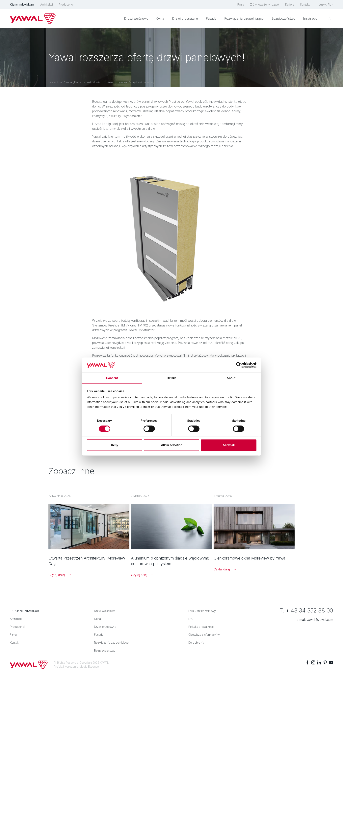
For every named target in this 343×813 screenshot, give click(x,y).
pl (329, 4)
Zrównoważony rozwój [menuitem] (264, 4)
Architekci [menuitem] (46, 4)
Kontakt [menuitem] (305, 4)
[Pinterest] (325, 662)
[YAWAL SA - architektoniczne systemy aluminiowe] (33, 18)
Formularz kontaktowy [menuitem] (202, 610)
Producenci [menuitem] (66, 4)
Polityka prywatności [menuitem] (201, 626)
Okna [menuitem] (160, 18)
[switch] (149, 428)
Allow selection (171, 445)
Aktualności (94, 82)
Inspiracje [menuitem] (310, 18)
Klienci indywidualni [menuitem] (22, 4)
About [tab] (231, 378)
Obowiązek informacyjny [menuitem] (204, 634)
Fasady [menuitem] (211, 18)
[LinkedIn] (319, 662)
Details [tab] (171, 378)
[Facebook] (307, 662)
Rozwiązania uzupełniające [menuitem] (244, 18)
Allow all (229, 445)
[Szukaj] (329, 18)
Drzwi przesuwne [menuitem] (185, 18)
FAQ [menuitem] (191, 618)
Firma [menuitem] (240, 4)
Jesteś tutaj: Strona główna (65, 82)
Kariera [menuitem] (289, 4)
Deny (114, 445)
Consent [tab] (112, 378)
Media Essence (89, 666)
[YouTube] (331, 662)
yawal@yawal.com (320, 620)
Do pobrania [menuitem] (196, 642)
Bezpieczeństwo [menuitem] (283, 18)
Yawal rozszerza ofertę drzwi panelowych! (132, 82)
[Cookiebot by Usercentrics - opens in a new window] (239, 365)
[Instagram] (313, 662)
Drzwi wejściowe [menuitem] (136, 18)
